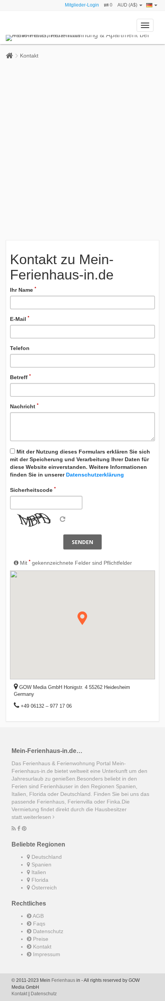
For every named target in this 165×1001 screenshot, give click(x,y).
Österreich (43, 887)
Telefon (20, 348)
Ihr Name (23, 289)
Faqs (38, 923)
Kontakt (29, 56)
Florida (39, 880)
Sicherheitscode (33, 489)
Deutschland (46, 857)
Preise (39, 939)
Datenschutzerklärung (95, 475)
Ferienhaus (63, 980)
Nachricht (24, 406)
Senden (82, 542)
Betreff (20, 376)
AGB (37, 916)
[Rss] (14, 828)
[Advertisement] (82, 149)
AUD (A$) (128, 5)
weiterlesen (38, 817)
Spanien (40, 864)
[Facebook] (18, 828)
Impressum (45, 954)
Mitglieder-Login (82, 5)
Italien (38, 872)
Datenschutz (47, 931)
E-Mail (19, 318)
